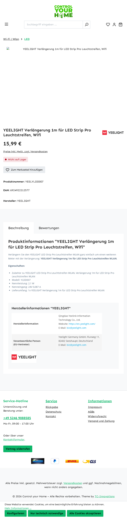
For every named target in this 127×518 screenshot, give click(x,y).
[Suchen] (86, 25)
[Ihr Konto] (114, 24)
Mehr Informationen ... (18, 508)
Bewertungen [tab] (49, 228)
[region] (63, 82)
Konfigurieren (15, 513)
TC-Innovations (105, 496)
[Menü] (6, 24)
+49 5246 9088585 (17, 418)
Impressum (95, 407)
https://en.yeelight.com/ (82, 323)
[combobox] (53, 25)
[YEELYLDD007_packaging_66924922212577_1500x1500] (63, 82)
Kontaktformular (13, 439)
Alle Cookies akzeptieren (85, 513)
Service (51, 401)
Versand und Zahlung (101, 421)
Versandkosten (73, 483)
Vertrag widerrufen (18, 448)
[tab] (18, 228)
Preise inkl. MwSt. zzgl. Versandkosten (25, 151)
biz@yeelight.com (76, 327)
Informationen (100, 401)
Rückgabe (52, 407)
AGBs (91, 411)
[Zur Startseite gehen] (63, 11)
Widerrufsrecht (97, 416)
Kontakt (51, 416)
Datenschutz (54, 411)
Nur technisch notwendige (46, 513)
